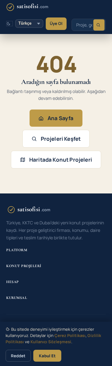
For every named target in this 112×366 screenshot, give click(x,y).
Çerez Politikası (70, 335)
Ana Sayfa (61, 118)
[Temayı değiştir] (9, 23)
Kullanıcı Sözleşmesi (50, 341)
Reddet (18, 356)
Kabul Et (47, 356)
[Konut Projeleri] (99, 25)
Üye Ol (56, 23)
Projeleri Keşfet (61, 138)
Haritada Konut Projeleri (60, 159)
